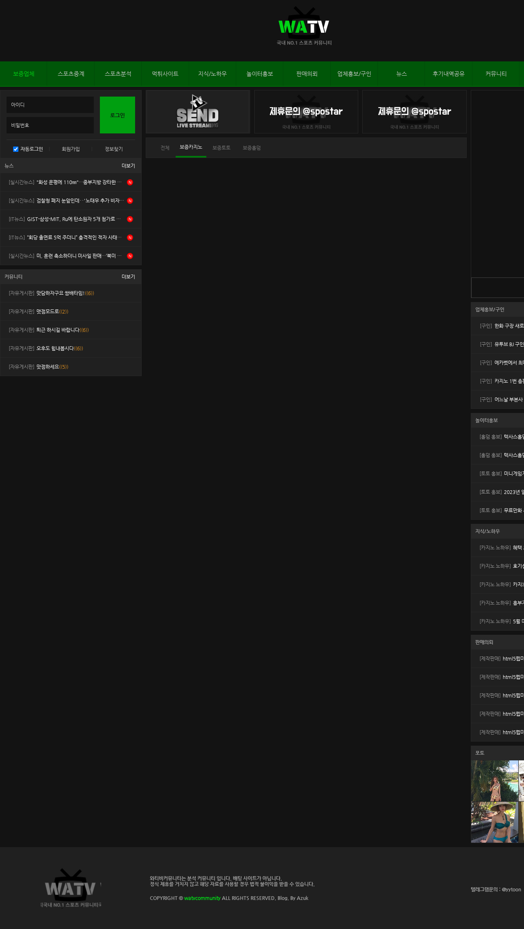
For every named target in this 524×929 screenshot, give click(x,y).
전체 (164, 148)
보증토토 (221, 148)
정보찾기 (114, 149)
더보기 (128, 166)
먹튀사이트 (165, 73)
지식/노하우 (212, 73)
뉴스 (401, 73)
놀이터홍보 (259, 73)
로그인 (8, 30)
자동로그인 (31, 149)
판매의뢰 (307, 73)
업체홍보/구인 (354, 73)
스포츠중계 (71, 73)
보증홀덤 (252, 148)
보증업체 (23, 73)
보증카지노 (191, 147)
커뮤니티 (496, 73)
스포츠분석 (118, 73)
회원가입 (71, 149)
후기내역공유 (449, 73)
